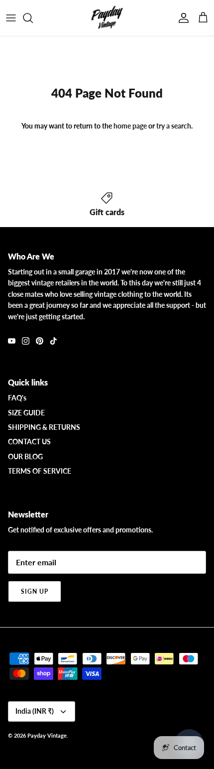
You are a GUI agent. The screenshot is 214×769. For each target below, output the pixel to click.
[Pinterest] (39, 341)
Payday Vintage (47, 735)
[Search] (33, 18)
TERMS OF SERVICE (39, 471)
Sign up (34, 591)
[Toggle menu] (11, 18)
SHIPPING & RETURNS (44, 427)
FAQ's (17, 397)
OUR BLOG (25, 456)
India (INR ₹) (34, 711)
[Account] (181, 18)
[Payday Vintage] (107, 18)
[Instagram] (25, 341)
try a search (173, 126)
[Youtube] (11, 341)
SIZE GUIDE (26, 412)
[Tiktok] (53, 341)
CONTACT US (29, 441)
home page (130, 126)
